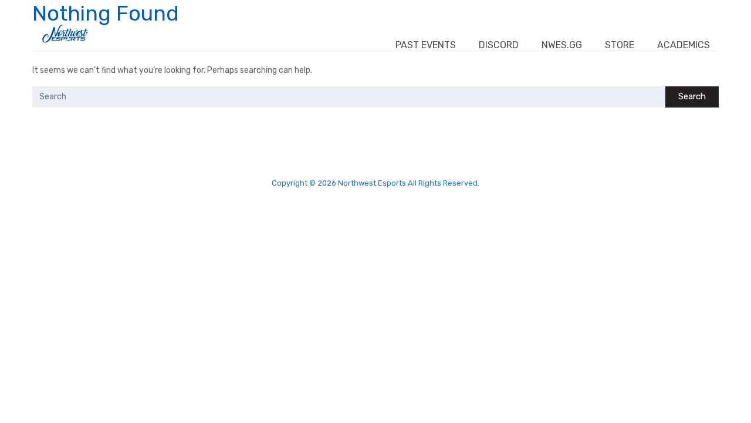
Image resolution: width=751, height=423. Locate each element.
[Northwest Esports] (65, 34)
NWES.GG (562, 45)
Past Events (425, 45)
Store (619, 45)
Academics (683, 45)
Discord (499, 45)
